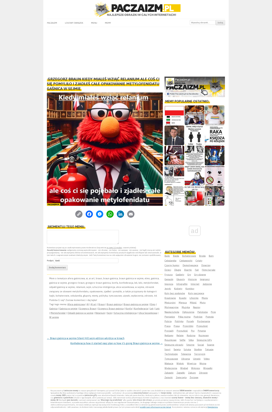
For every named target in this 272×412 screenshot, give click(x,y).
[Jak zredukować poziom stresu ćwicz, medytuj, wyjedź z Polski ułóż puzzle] (214, 175)
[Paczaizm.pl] (136, 9)
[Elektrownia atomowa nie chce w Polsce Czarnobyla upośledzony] (174, 196)
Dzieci (167, 270)
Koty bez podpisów (174, 293)
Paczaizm (52, 23)
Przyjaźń (168, 330)
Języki (167, 288)
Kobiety (178, 288)
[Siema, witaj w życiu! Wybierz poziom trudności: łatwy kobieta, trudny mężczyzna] (194, 135)
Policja (168, 321)
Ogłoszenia (188, 312)
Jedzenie (207, 284)
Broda (202, 256)
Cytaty (199, 260)
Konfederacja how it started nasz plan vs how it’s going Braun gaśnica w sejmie (116, 343)
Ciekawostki (185, 260)
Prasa (177, 326)
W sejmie (54, 317)
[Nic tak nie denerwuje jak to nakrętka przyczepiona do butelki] (194, 196)
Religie (180, 335)
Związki (168, 377)
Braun (101, 304)
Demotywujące (190, 265)
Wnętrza (191, 363)
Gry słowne (200, 274)
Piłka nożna (184, 316)
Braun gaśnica (114, 304)
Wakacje (168, 363)
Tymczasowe (171, 358)
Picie (213, 312)
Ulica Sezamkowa (148, 313)
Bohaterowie (189, 256)
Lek (151, 308)
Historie (192, 279)
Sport (167, 349)
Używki (197, 358)
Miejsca (183, 302)
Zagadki (181, 372)
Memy (108, 23)
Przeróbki (188, 326)
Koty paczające (196, 293)
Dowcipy (205, 265)
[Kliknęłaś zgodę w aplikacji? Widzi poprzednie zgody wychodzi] (214, 196)
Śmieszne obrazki (173, 344)
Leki (157, 308)
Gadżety (180, 274)
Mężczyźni (170, 302)
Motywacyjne (171, 307)
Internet (195, 284)
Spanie (210, 344)
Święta (177, 349)
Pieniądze (169, 316)
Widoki (180, 363)
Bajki (167, 256)
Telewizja (186, 354)
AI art (93, 304)
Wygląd (184, 368)
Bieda (176, 256)
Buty (211, 256)
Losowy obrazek (74, 23)
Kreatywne (170, 298)
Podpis (50, 260)
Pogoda (210, 316)
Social (201, 344)
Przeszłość (202, 326)
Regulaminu (213, 407)
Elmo (152, 304)
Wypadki (207, 368)
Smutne (190, 344)
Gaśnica (53, 308)
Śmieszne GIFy (204, 340)
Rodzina (191, 335)
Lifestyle (194, 298)
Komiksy (189, 288)
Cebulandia (170, 260)
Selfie (182, 340)
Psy (193, 330)
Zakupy (192, 372)
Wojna (202, 363)
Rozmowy (203, 335)
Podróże (198, 316)
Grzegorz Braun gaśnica (111, 308)
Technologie (171, 354)
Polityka (179, 321)
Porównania (203, 321)
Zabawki (168, 372)
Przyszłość (182, 330)
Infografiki (181, 284)
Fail (197, 270)
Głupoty (180, 279)
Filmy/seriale (208, 270)
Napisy (196, 307)
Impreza (168, 284)
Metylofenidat (58, 313)
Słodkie (198, 349)
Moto (203, 302)
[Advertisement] (136, 50)
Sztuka (187, 349)
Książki (182, 298)
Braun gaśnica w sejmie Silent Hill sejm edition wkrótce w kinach (85, 338)
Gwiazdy (168, 279)
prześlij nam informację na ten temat (155, 407)
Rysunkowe (170, 340)
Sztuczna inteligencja (125, 313)
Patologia (202, 312)
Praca (167, 326)
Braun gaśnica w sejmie (136, 304)
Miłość (193, 302)
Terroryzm (199, 354)
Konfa (128, 308)
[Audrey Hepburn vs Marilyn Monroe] (194, 155)
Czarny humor (171, 265)
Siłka (191, 340)
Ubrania (185, 358)
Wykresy (195, 368)
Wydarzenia (170, 368)
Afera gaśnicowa (76, 304)
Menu (94, 23)
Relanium (100, 313)
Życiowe (194, 377)
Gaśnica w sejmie (68, 308)
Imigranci (205, 279)
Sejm (109, 313)
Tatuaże (209, 349)
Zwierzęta (181, 377)
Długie (177, 270)
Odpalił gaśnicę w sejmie (80, 313)
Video (207, 358)
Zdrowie (203, 372)
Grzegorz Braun (87, 308)
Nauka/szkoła (171, 312)
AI (88, 304)
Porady (190, 321)
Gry (189, 274)
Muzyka (186, 307)
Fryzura (168, 274)
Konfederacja (141, 308)
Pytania (202, 330)
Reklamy (168, 335)
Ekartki (188, 270)
